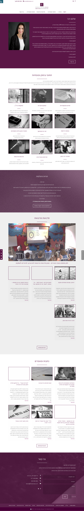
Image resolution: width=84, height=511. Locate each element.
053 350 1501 (34, 481)
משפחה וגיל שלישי (60, 505)
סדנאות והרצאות (41, 12)
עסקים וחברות (42, 105)
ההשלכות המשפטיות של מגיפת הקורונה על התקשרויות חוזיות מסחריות (66, 384)
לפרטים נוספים (42, 347)
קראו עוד (72, 300)
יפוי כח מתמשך (42, 131)
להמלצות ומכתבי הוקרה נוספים (42, 206)
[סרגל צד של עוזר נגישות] (1, 1)
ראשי (64, 12)
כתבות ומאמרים (31, 12)
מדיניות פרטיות (20, 505)
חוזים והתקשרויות (65, 105)
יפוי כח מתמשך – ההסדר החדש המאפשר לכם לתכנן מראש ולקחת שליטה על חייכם (65, 422)
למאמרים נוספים (42, 446)
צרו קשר (21, 12)
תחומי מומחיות (52, 12)
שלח (65, 497)
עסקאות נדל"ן (19, 105)
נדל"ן (66, 505)
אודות (60, 12)
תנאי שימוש (28, 505)
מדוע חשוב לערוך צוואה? (21, 421)
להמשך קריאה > (72, 41)
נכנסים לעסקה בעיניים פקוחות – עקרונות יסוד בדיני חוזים (20, 283)
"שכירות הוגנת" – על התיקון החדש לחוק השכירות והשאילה (19, 383)
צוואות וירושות (65, 131)
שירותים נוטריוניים (42, 157)
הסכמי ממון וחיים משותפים (19, 131)
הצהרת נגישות (12, 505)
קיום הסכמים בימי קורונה (45, 383)
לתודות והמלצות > (72, 57)
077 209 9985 (34, 478)
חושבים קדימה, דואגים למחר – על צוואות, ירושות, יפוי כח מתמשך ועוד (42, 283)
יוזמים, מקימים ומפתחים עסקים (66, 282)
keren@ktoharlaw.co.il (32, 483)
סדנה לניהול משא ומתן (68, 320)
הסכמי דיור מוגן (65, 156)
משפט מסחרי (72, 505)
